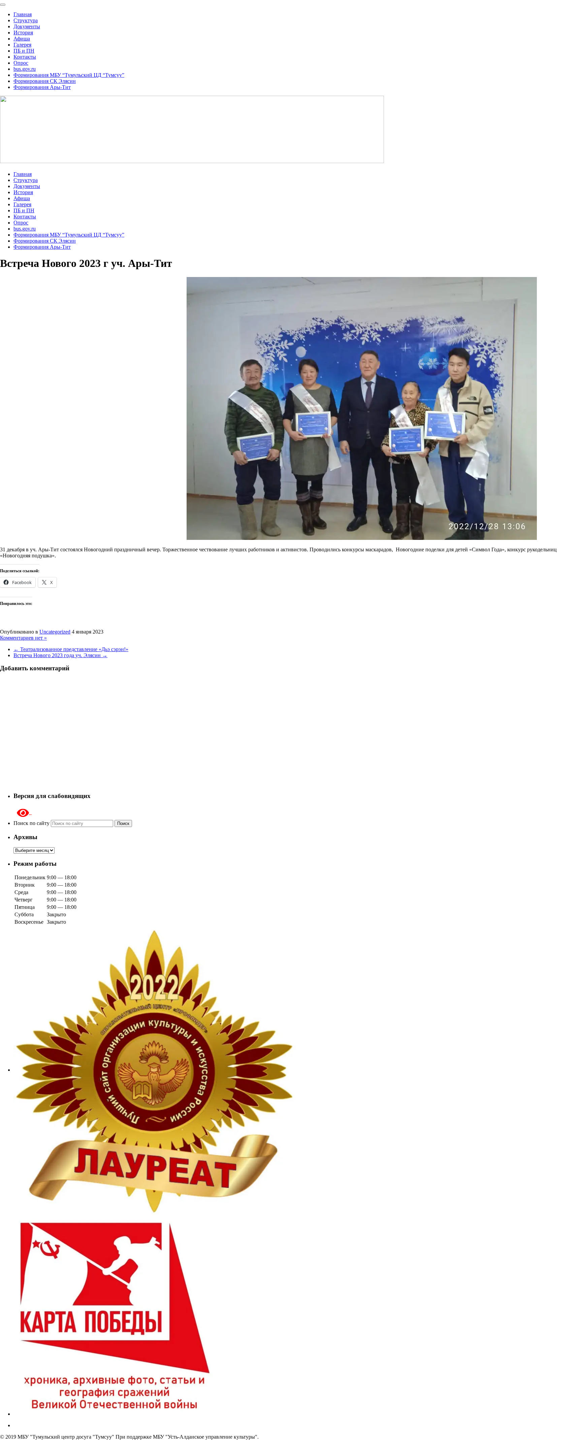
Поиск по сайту (32, 823)
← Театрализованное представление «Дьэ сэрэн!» (70, 649)
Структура (25, 20)
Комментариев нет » (23, 638)
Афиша (21, 38)
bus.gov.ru (24, 69)
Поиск (123, 823)
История (23, 32)
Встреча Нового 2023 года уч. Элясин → (60, 655)
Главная (22, 14)
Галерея (22, 45)
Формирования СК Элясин (44, 81)
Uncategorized (54, 632)
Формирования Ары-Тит (42, 87)
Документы (26, 26)
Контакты (24, 57)
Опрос (20, 63)
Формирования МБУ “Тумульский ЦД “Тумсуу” (68, 75)
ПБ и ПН (23, 51)
